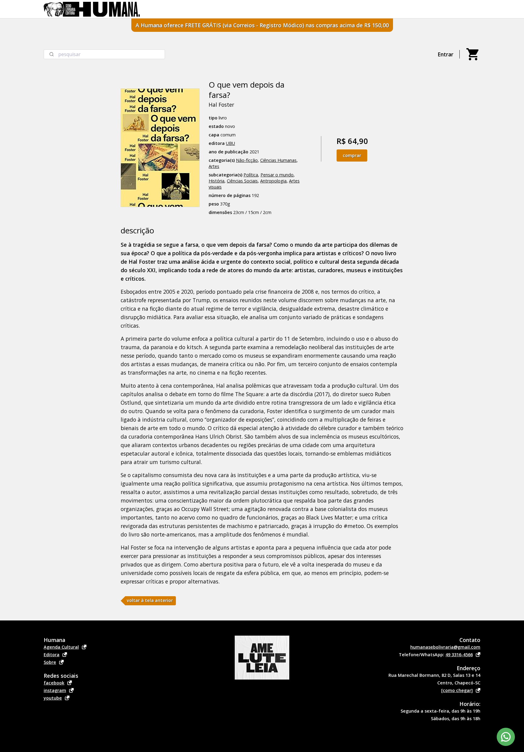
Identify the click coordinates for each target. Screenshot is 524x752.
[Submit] (51, 54)
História (216, 181)
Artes (214, 166)
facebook (54, 683)
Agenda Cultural (61, 647)
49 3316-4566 (459, 654)
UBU (230, 143)
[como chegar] (457, 690)
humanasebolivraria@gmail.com (445, 647)
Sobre (50, 662)
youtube (53, 698)
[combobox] (104, 54)
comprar (352, 155)
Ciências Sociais (242, 181)
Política (251, 175)
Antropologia (273, 181)
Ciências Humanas (278, 160)
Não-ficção (247, 160)
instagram (55, 690)
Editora (51, 654)
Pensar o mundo (277, 175)
